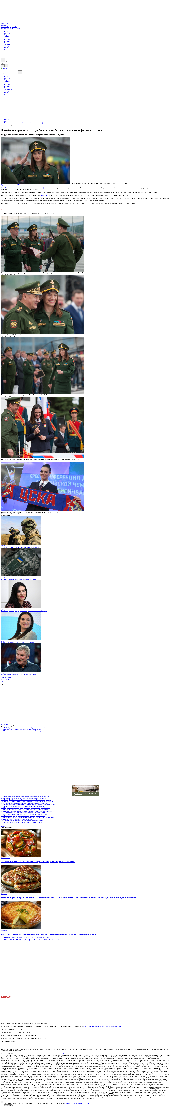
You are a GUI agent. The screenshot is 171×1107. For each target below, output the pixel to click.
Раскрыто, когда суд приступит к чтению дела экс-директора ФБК (23, 816)
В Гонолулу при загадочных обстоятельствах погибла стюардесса (22, 731)
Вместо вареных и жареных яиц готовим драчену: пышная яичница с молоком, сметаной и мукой (48, 934)
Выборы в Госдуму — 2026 (9, 27)
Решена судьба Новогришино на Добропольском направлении (20, 547)
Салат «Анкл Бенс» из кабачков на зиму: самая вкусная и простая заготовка (38, 861)
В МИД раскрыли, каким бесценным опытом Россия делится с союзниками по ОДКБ (28, 804)
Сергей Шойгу (5, 681)
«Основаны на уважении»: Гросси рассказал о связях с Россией (22, 822)
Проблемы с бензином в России (10, 28)
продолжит (43, 195)
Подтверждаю (8, 1105)
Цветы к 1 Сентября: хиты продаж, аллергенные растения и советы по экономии (27, 801)
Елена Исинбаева (6, 188)
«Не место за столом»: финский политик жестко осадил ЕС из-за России (24, 803)
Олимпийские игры (7, 679)
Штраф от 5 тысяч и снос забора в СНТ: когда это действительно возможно (27, 937)
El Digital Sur (44, 188)
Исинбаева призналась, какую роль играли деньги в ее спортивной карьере (24, 611)
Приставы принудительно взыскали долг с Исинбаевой (18, 642)
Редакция (15, 998)
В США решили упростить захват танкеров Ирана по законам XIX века (24, 728)
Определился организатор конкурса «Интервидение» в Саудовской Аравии (25, 808)
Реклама (21, 998)
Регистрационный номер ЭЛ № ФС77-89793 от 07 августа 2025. (102, 1026)
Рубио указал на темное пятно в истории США (17, 819)
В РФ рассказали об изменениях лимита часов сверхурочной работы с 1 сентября (27, 817)
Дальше (3, 826)
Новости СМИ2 (5, 724)
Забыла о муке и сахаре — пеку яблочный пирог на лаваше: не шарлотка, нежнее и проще (31, 941)
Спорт (3, 609)
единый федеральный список (67, 1053)
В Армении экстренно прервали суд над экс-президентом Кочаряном (23, 798)
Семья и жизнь (5, 858)
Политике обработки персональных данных (77, 1103)
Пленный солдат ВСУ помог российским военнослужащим (19, 579)
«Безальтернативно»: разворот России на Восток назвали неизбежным (24, 814)
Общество (4, 894)
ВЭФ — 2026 (5, 25)
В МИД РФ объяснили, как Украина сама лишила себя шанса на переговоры (26, 800)
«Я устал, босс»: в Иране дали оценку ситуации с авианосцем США (23, 812)
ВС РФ (3, 676)
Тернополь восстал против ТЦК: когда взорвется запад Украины (22, 820)
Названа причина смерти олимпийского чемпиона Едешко (18, 674)
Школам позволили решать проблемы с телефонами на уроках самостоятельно (26, 811)
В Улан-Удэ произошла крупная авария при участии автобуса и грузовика (25, 809)
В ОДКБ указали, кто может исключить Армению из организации (23, 806)
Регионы (3, 545)
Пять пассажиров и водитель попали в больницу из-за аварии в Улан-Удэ (25, 796)
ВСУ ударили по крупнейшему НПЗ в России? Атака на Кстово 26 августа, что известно (31, 939)
